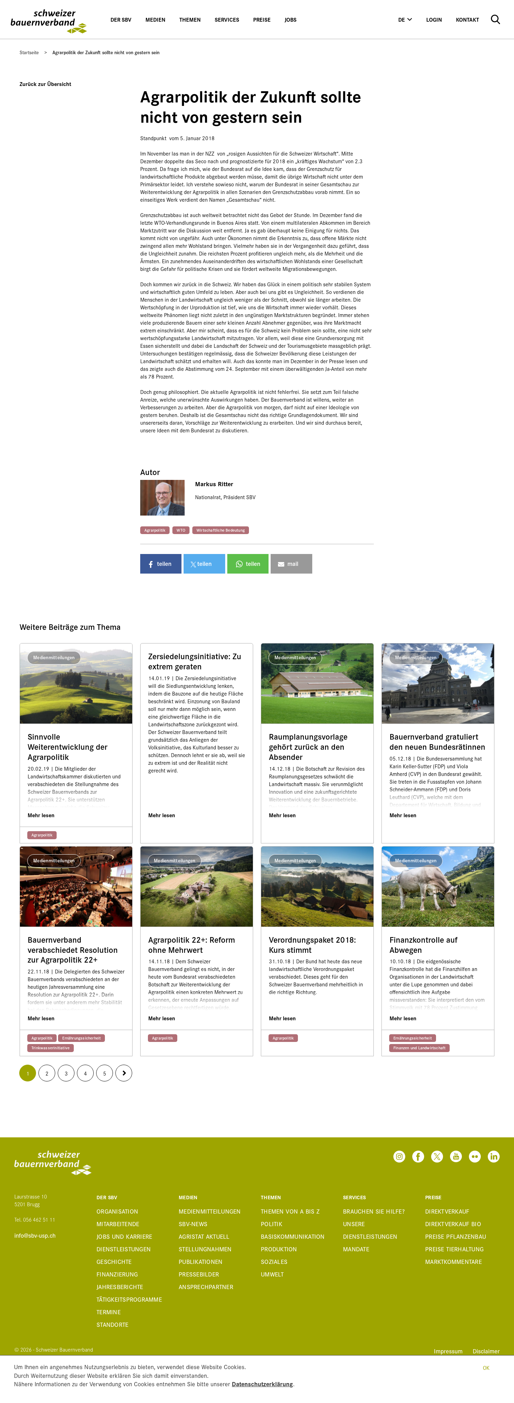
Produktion (279, 1248)
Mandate (356, 1248)
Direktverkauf (447, 1211)
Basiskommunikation (293, 1236)
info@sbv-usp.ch (35, 1235)
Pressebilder (199, 1274)
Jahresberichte (120, 1286)
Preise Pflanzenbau (455, 1236)
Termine (109, 1311)
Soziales (274, 1261)
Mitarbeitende (118, 1223)
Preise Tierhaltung (454, 1248)
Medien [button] (155, 19)
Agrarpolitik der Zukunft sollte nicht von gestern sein (105, 52)
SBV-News (193, 1223)
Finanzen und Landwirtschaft (419, 1047)
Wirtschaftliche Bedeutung (221, 530)
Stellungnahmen (205, 1248)
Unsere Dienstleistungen (370, 1230)
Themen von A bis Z (290, 1211)
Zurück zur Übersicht (45, 84)
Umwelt (272, 1274)
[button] (160, 564)
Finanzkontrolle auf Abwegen (423, 945)
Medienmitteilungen (210, 1211)
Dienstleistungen (124, 1248)
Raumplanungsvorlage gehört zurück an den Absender (308, 747)
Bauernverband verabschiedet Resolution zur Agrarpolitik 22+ (73, 950)
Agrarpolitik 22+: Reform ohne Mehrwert (191, 945)
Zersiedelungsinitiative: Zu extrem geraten (194, 661)
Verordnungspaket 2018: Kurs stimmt (312, 945)
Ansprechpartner (206, 1286)
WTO (181, 530)
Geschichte (114, 1261)
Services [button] (227, 19)
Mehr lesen (41, 815)
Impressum (449, 1350)
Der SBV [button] (120, 19)
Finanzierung (117, 1274)
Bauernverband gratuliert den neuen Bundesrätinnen (437, 742)
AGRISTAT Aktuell (204, 1236)
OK (486, 1368)
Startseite (29, 52)
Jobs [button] (291, 19)
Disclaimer (486, 1350)
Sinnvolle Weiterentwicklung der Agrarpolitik (67, 747)
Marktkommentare (453, 1261)
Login (434, 19)
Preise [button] (262, 19)
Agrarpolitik (154, 530)
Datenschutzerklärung (262, 1383)
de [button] (401, 19)
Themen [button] (190, 19)
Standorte (112, 1324)
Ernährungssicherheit (81, 1038)
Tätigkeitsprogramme (129, 1299)
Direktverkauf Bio (453, 1223)
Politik (271, 1223)
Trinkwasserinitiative (50, 1047)
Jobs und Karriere (124, 1236)
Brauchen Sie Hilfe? (374, 1211)
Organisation (117, 1211)
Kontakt (467, 19)
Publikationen (200, 1261)
